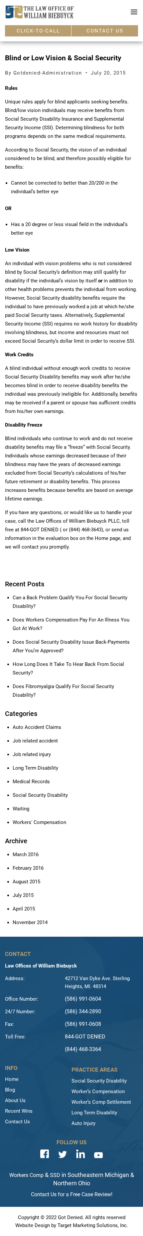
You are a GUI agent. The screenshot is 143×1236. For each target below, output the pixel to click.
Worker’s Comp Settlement (101, 1102)
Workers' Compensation (39, 822)
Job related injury (32, 754)
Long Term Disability (35, 768)
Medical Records (31, 782)
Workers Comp (26, 1175)
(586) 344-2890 (83, 1011)
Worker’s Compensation (98, 1091)
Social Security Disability (40, 795)
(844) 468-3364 (83, 1049)
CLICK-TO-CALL (38, 31)
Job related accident (35, 741)
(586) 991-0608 (83, 1024)
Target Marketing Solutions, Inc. (93, 1225)
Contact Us (17, 1122)
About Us (15, 1100)
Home (12, 1079)
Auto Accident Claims (37, 727)
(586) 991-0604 (83, 999)
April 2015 (24, 909)
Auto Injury (83, 1123)
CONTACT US (104, 31)
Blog (10, 1090)
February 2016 (28, 868)
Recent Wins (19, 1111)
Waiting (21, 809)
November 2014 (30, 922)
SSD (55, 1175)
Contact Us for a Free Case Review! (71, 1194)
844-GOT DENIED (85, 1036)
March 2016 (26, 854)
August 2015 (26, 882)
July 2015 (23, 895)
